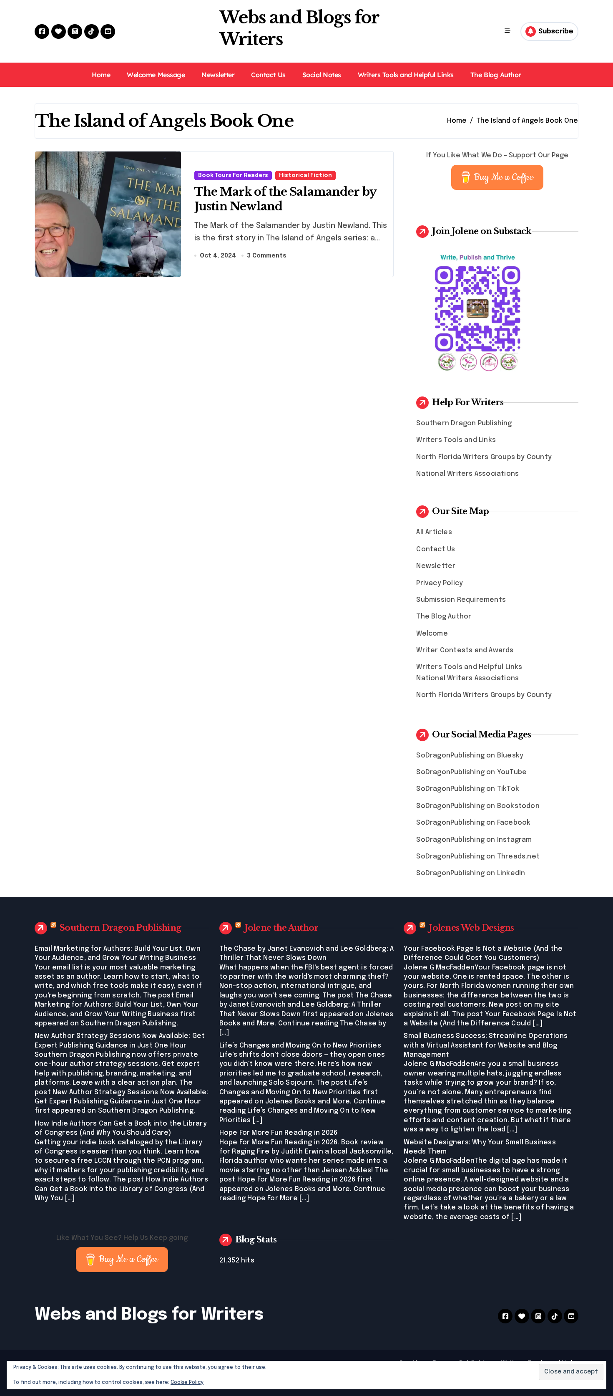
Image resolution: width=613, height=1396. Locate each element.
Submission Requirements (461, 599)
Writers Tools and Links (456, 440)
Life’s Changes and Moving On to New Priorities (300, 1045)
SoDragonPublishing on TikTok (467, 789)
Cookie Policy (187, 1382)
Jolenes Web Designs (471, 928)
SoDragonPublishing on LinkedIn (470, 873)
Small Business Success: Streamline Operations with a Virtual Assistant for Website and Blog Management (486, 1045)
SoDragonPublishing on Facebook (473, 822)
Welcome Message (156, 75)
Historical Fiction (305, 175)
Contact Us (268, 75)
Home (101, 75)
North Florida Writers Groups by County (484, 457)
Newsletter (217, 75)
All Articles (434, 532)
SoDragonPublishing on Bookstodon (477, 806)
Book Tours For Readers (233, 175)
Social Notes (321, 75)
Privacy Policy (439, 583)
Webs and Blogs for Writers (149, 1314)
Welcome (431, 633)
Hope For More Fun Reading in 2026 (278, 1132)
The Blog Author (495, 75)
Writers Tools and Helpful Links (406, 75)
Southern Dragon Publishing (464, 423)
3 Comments (266, 256)
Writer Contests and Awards (464, 650)
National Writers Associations (467, 473)
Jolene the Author (281, 928)
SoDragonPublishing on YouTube (471, 772)
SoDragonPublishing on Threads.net (478, 856)
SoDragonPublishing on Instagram (474, 839)
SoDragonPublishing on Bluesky (469, 755)
